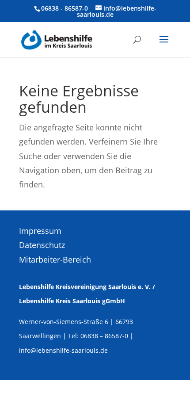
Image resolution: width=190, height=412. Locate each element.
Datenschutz (42, 245)
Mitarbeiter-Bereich (55, 259)
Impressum (40, 230)
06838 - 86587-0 (64, 8)
